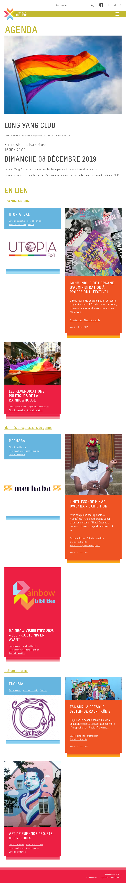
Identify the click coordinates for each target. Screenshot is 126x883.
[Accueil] (15, 14)
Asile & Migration (31, 646)
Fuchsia (16, 684)
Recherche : (62, 5)
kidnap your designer (113, 877)
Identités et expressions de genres (37, 135)
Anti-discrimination (17, 224)
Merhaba (17, 441)
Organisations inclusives (38, 406)
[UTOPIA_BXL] (32, 249)
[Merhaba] (32, 487)
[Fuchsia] (32, 717)
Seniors (31, 224)
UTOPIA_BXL (19, 214)
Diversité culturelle (17, 447)
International (92, 736)
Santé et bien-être (34, 221)
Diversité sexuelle (12, 135)
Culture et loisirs (62, 135)
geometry (93, 877)
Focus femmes (76, 320)
